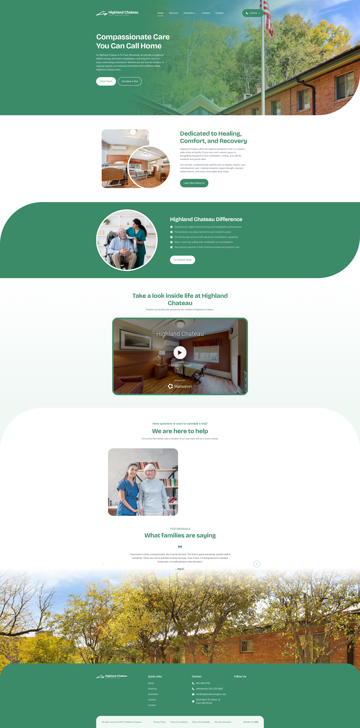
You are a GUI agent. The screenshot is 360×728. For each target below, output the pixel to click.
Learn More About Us (194, 183)
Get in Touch (106, 81)
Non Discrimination (223, 722)
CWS (256, 722)
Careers (206, 13)
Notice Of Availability (201, 722)
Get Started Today (183, 260)
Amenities (189, 13)
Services (173, 13)
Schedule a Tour (130, 81)
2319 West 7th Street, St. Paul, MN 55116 (208, 701)
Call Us (253, 13)
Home (161, 13)
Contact (219, 13)
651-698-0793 (203, 683)
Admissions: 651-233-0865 (209, 689)
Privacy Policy (160, 722)
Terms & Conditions (179, 722)
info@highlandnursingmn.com (211, 694)
